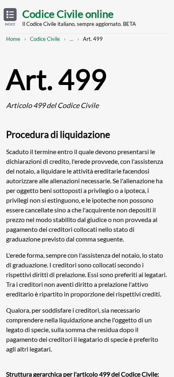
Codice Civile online (68, 14)
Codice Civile (45, 39)
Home (13, 39)
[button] (10, 17)
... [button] (71, 39)
